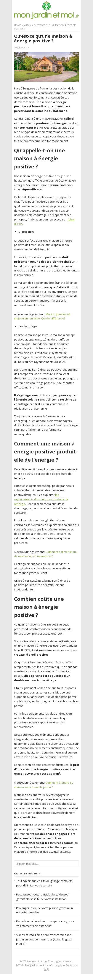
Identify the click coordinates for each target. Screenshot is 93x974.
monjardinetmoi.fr (39, 961)
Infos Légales (56, 965)
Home (17, 25)
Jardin (27, 25)
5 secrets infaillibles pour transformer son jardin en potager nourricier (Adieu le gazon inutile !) (44, 939)
